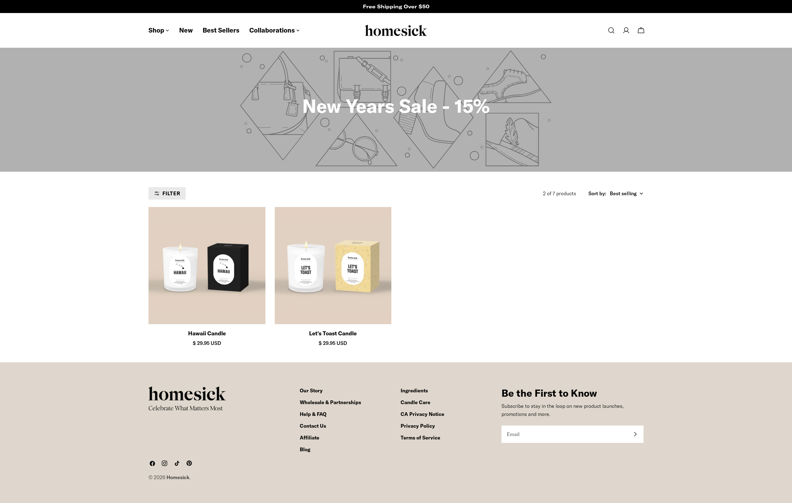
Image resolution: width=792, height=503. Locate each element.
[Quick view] (255, 222)
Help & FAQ (313, 414)
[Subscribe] (635, 434)
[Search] (611, 30)
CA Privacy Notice (422, 414)
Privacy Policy (418, 426)
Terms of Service (420, 438)
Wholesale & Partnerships (330, 402)
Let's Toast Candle (333, 333)
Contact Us (313, 426)
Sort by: (597, 193)
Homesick (177, 477)
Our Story (311, 390)
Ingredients (414, 390)
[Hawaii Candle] (206, 265)
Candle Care (415, 402)
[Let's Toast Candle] (333, 265)
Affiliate (309, 438)
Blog (305, 449)
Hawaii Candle (207, 333)
